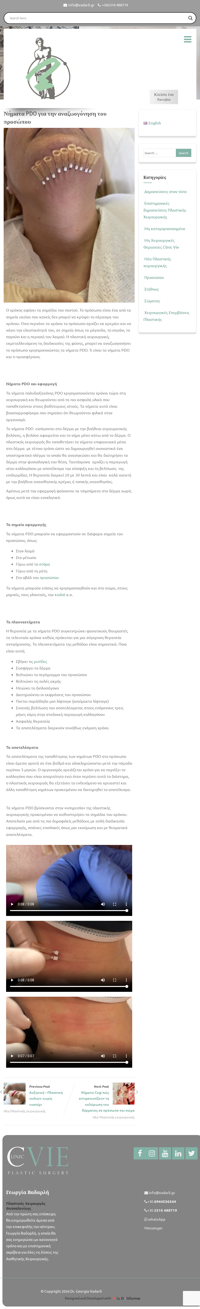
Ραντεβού (163, 97)
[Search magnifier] (190, 18)
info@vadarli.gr (81, 4)
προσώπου (49, 577)
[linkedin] (178, 1153)
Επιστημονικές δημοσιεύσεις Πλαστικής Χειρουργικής (164, 210)
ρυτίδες (40, 661)
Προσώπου (154, 277)
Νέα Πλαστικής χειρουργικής (25, 1111)
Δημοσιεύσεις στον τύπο (165, 191)
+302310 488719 (115, 4)
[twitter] (191, 1153)
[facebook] (140, 1153)
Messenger (153, 1228)
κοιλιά (60, 594)
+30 (161, 1201)
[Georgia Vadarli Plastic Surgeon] (47, 68)
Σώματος (152, 300)
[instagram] (152, 1153)
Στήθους (151, 288)
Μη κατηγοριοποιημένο (164, 228)
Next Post (107, 1098)
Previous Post (46, 1095)
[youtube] (165, 1153)
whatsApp (156, 1219)
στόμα (44, 563)
